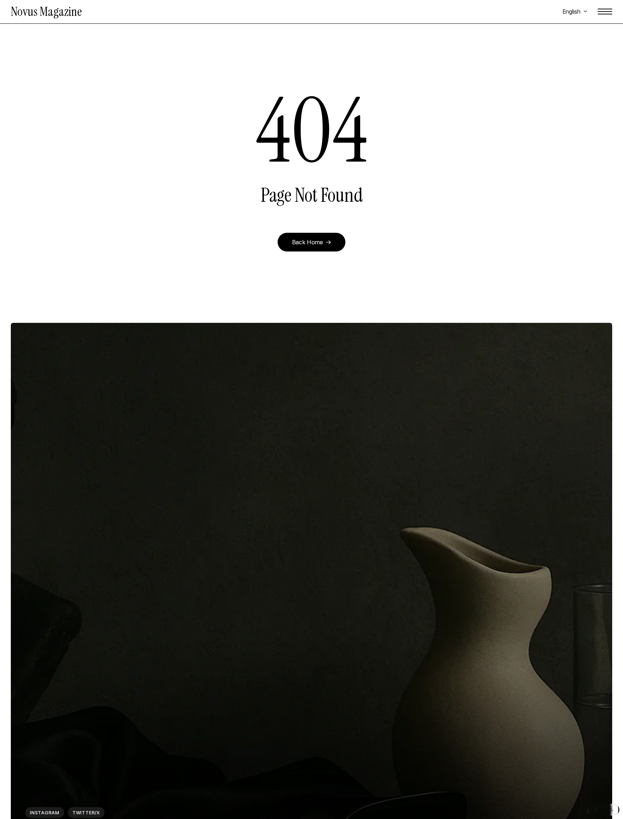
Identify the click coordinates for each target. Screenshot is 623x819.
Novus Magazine (46, 11)
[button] (605, 11)
